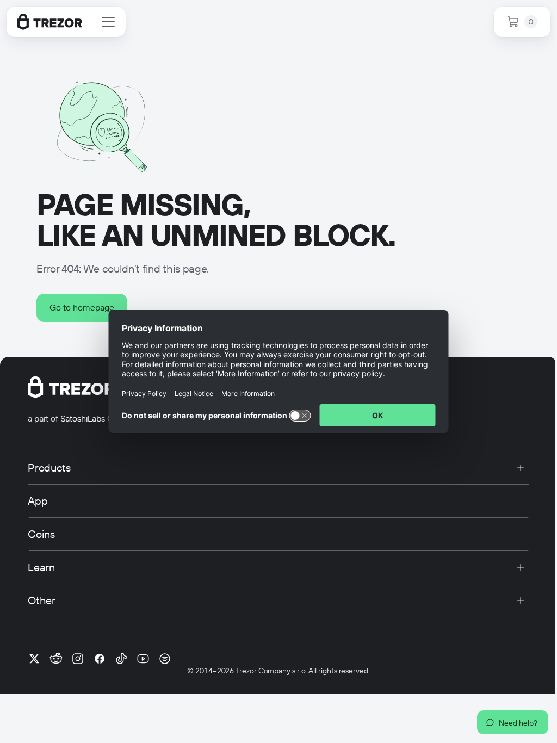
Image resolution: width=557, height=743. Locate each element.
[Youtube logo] (143, 658)
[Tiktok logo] (121, 658)
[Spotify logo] (164, 658)
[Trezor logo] (49, 22)
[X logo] (34, 658)
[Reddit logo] (56, 658)
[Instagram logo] (77, 658)
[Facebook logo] (99, 658)
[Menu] (108, 21)
